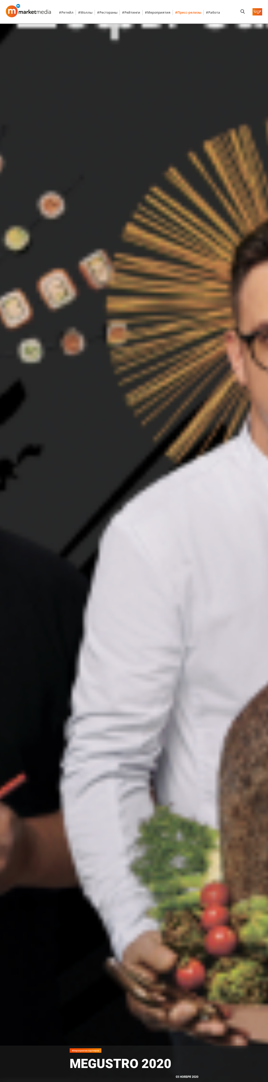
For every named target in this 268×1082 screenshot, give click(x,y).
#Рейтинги (131, 12)
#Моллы (85, 12)
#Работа (213, 12)
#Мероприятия (157, 12)
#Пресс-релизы (188, 12)
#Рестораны (107, 12)
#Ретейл (66, 12)
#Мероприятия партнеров (85, 1050)
